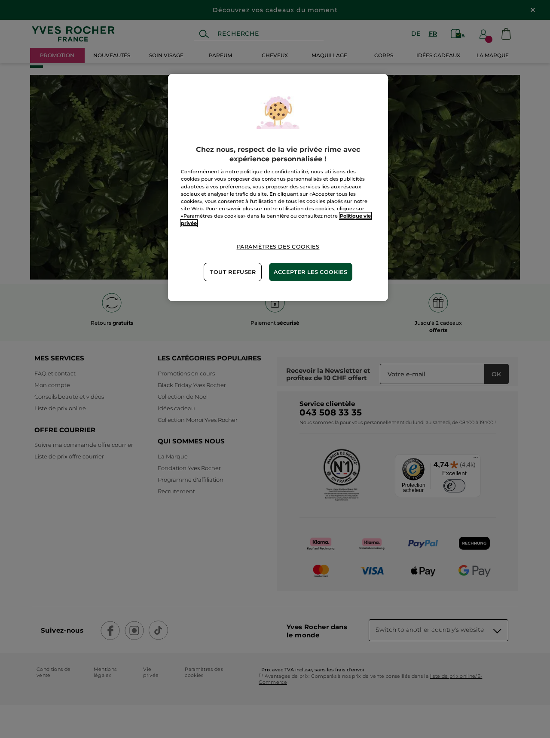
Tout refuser (233, 272)
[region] (278, 187)
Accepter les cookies (311, 272)
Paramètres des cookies (278, 246)
